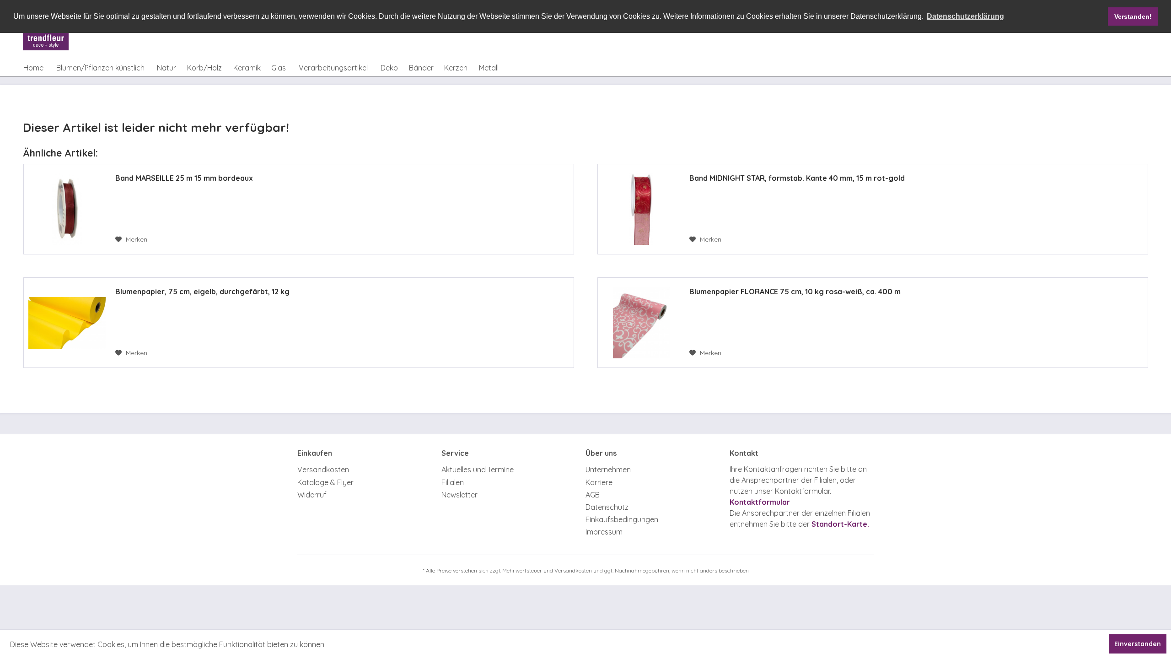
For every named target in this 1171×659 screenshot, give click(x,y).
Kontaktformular (760, 502)
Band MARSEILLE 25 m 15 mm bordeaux (184, 178)
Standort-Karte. (840, 524)
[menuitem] (33, 67)
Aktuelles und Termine (477, 469)
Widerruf (312, 494)
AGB (593, 494)
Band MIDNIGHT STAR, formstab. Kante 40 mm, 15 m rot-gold (797, 178)
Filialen (452, 482)
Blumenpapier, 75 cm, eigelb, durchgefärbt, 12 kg (202, 291)
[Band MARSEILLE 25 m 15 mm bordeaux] (67, 209)
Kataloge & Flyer (325, 482)
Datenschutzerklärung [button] (965, 16)
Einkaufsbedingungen (622, 519)
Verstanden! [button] (1133, 16)
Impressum (604, 531)
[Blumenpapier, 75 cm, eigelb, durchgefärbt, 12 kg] (67, 322)
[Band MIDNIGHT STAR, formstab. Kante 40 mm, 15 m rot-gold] (641, 209)
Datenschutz (607, 507)
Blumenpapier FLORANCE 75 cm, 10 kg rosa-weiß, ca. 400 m (795, 291)
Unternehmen (608, 469)
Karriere (599, 482)
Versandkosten (323, 469)
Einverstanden (1137, 644)
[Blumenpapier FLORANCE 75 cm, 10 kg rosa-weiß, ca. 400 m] (641, 322)
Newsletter (459, 494)
